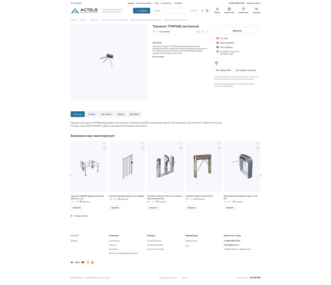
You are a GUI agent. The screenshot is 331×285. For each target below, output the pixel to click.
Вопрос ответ (191, 241)
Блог (187, 246)
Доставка (134, 114)
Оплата (121, 114)
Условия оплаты (154, 241)
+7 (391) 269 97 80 (236, 3)
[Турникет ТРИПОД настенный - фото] (109, 62)
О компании (114, 241)
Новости (113, 245)
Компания (114, 235)
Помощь (151, 235)
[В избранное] (203, 31)
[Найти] (207, 10)
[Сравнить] (198, 31)
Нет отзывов (165, 31)
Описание (77, 114)
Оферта (184, 278)
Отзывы (91, 114)
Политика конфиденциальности (123, 253)
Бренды (74, 241)
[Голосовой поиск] (202, 10)
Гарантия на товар (155, 249)
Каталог (75, 235)
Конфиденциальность (168, 278)
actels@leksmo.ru (231, 245)
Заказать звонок (253, 3)
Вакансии (113, 249)
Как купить (106, 114)
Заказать (237, 30)
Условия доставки (155, 245)
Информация (191, 235)
